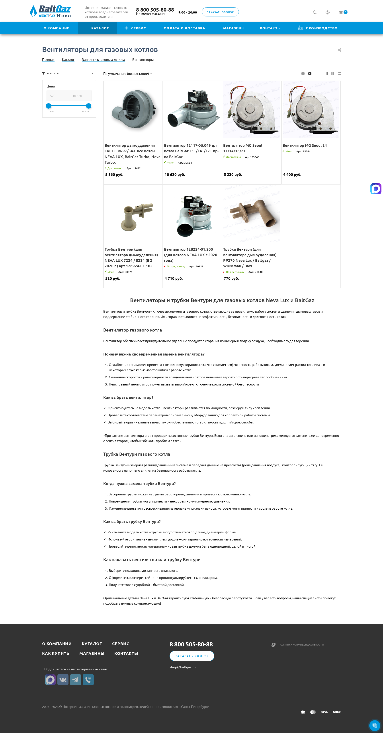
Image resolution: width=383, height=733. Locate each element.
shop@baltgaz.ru (183, 667)
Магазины (91, 653)
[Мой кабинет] (328, 13)
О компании (57, 643)
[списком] (333, 73)
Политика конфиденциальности (301, 644)
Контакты (126, 653)
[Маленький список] (303, 73)
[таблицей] (339, 73)
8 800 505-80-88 (155, 10)
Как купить (55, 653)
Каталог (92, 643)
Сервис (120, 643)
